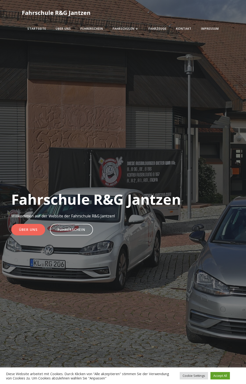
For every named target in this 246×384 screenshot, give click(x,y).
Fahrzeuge (157, 29)
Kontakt (183, 29)
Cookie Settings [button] (194, 375)
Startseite (36, 29)
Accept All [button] (220, 375)
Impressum (210, 29)
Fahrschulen (124, 29)
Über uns (63, 29)
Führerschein (91, 29)
